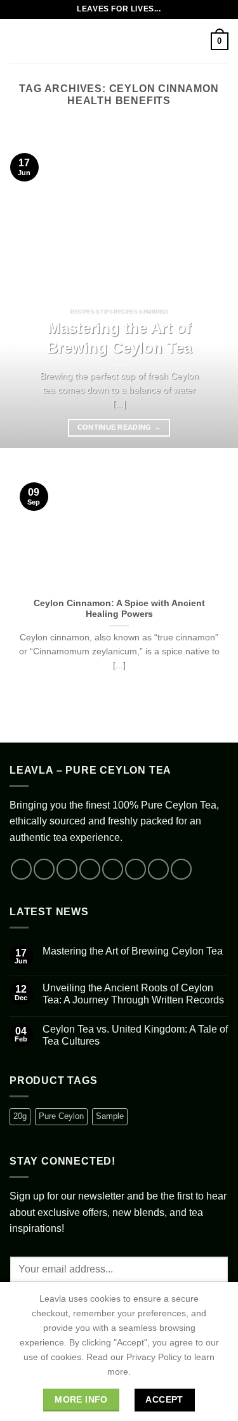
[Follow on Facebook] (21, 869)
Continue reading (119, 427)
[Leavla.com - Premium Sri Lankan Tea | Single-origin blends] (119, 41)
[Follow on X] (89, 869)
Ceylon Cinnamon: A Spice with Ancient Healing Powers (119, 608)
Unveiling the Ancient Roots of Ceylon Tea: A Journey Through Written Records (133, 993)
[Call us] (135, 869)
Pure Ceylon (61, 1116)
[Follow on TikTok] (66, 869)
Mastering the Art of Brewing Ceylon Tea (119, 338)
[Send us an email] (112, 869)
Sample (110, 1116)
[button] (17, 40)
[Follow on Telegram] (181, 869)
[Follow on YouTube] (158, 869)
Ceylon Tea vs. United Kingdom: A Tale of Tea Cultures (135, 1035)
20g (20, 1116)
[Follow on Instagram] (44, 869)
